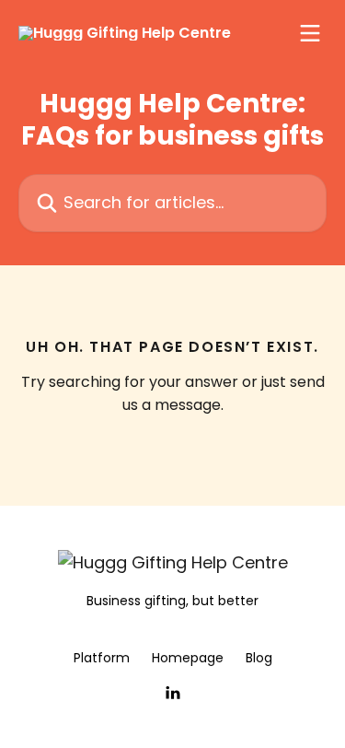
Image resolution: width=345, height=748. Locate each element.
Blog (259, 658)
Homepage (188, 658)
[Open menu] (310, 33)
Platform (102, 658)
